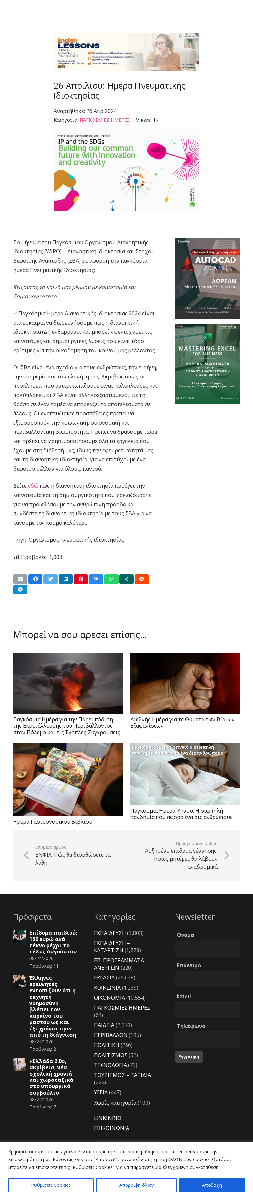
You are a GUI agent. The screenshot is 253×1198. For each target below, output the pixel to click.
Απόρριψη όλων (136, 1185)
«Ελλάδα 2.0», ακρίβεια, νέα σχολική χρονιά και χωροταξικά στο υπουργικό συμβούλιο (51, 1076)
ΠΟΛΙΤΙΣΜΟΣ (110, 1055)
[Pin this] (81, 579)
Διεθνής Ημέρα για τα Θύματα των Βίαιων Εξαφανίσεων (182, 722)
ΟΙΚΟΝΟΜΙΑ (109, 997)
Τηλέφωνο (191, 1025)
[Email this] (20, 579)
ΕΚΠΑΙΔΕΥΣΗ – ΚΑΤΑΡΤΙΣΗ (112, 946)
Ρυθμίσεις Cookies (51, 1185)
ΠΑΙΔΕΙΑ (104, 1025)
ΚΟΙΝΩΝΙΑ (107, 987)
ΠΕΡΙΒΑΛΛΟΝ (110, 1035)
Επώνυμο (189, 965)
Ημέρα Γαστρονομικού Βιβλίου (52, 821)
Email (184, 995)
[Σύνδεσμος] (127, 52)
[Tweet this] (50, 579)
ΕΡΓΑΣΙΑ (104, 977)
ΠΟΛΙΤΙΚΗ (106, 1045)
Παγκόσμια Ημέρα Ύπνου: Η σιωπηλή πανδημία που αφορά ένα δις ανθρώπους (181, 813)
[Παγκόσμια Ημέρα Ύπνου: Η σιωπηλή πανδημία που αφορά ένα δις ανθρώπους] (185, 774)
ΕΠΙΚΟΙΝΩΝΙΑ (111, 1128)
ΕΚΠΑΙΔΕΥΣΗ (110, 933)
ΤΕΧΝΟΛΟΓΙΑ (110, 1065)
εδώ (33, 485)
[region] (126, 1170)
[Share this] (35, 579)
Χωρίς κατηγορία (115, 1102)
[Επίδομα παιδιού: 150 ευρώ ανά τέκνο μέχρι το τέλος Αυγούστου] (19, 936)
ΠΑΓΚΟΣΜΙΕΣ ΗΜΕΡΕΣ (105, 120)
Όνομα (185, 935)
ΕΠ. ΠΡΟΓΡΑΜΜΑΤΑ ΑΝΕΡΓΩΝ (119, 964)
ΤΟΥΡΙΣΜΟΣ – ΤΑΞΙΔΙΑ (122, 1075)
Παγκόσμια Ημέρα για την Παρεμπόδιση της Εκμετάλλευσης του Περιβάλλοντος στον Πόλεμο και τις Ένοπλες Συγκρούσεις (66, 726)
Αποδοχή (212, 1185)
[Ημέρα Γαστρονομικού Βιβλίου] (68, 779)
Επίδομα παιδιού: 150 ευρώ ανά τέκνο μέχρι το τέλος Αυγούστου (53, 942)
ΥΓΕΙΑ (101, 1092)
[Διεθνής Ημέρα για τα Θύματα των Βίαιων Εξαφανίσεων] (185, 683)
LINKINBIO (107, 1118)
